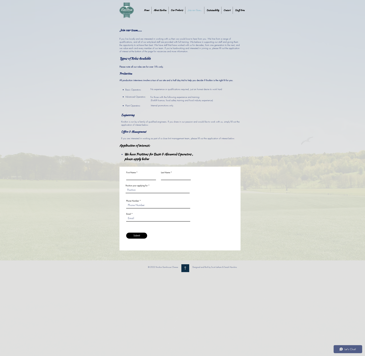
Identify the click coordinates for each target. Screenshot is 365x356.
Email (128, 214)
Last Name (165, 173)
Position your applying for (137, 186)
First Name (131, 173)
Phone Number (132, 201)
